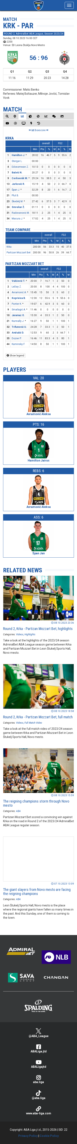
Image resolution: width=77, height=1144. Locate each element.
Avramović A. (19, 292)
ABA (18, 811)
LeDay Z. (17, 286)
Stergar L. (17, 161)
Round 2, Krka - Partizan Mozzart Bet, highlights (38, 628)
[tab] (7, 116)
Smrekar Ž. (18, 207)
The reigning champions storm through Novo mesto (36, 803)
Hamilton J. (18, 155)
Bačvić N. (17, 172)
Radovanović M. (21, 212)
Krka (9, 138)
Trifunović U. (19, 327)
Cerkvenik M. (20, 178)
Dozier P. (16, 338)
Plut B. (15, 195)
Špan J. (16, 189)
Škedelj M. (17, 201)
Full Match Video (33, 722)
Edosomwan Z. (20, 166)
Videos (19, 634)
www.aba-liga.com (38, 1113)
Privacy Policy (28, 1135)
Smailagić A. (19, 309)
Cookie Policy (49, 1135)
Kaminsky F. (18, 344)
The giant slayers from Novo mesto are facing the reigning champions (37, 891)
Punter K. (17, 303)
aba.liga (38, 1082)
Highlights (29, 634)
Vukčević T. (18, 281)
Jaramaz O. (18, 315)
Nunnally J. (18, 321)
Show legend (16, 355)
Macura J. (17, 218)
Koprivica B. (19, 298)
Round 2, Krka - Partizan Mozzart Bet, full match (38, 717)
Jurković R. (18, 184)
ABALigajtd (38, 1066)
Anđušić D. (18, 332)
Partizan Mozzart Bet (19, 252)
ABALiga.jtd (39, 1051)
